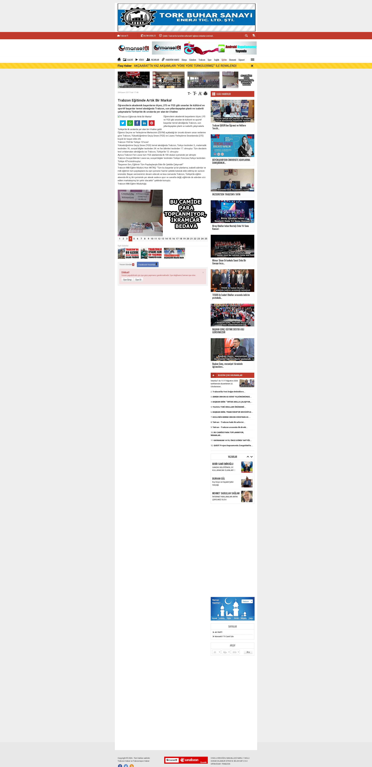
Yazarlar (155, 59)
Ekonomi (232, 59)
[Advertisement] (232, 550)
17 (177, 238)
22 (195, 238)
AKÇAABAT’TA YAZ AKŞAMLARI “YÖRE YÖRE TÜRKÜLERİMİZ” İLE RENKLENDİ (185, 65)
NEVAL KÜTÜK (218, 480)
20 (188, 238)
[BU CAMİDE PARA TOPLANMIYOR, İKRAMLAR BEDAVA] (238, 80)
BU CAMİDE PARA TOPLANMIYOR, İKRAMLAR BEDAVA (182, 36)
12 (159, 238)
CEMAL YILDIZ (218, 465)
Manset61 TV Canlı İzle (224, 636)
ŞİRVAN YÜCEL (219, 494)
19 (184, 238)
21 (191, 238)
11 (155, 238)
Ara (248, 651)
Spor (210, 59)
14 (166, 238)
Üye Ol (138, 280)
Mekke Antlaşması (220, 469)
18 (180, 238)
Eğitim (224, 59)
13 (162, 238)
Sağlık (216, 59)
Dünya (184, 59)
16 (173, 238)
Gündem (192, 59)
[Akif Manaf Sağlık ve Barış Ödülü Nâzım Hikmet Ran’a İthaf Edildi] (169, 80)
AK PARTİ (218, 632)
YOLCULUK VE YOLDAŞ (222, 483)
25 (206, 238)
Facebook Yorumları (147, 265)
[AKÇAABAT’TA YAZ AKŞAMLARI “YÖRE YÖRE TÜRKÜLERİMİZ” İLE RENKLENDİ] (134, 80)
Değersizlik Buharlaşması (222, 498)
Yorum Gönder (127, 264)
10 (152, 238)
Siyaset (241, 59)
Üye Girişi (127, 280)
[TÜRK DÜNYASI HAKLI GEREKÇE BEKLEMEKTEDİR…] (246, 383)
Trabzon (201, 59)
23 (198, 238)
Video (141, 59)
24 (202, 238)
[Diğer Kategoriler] (252, 59)
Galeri (130, 59)
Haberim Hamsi (172, 59)
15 (170, 238)
